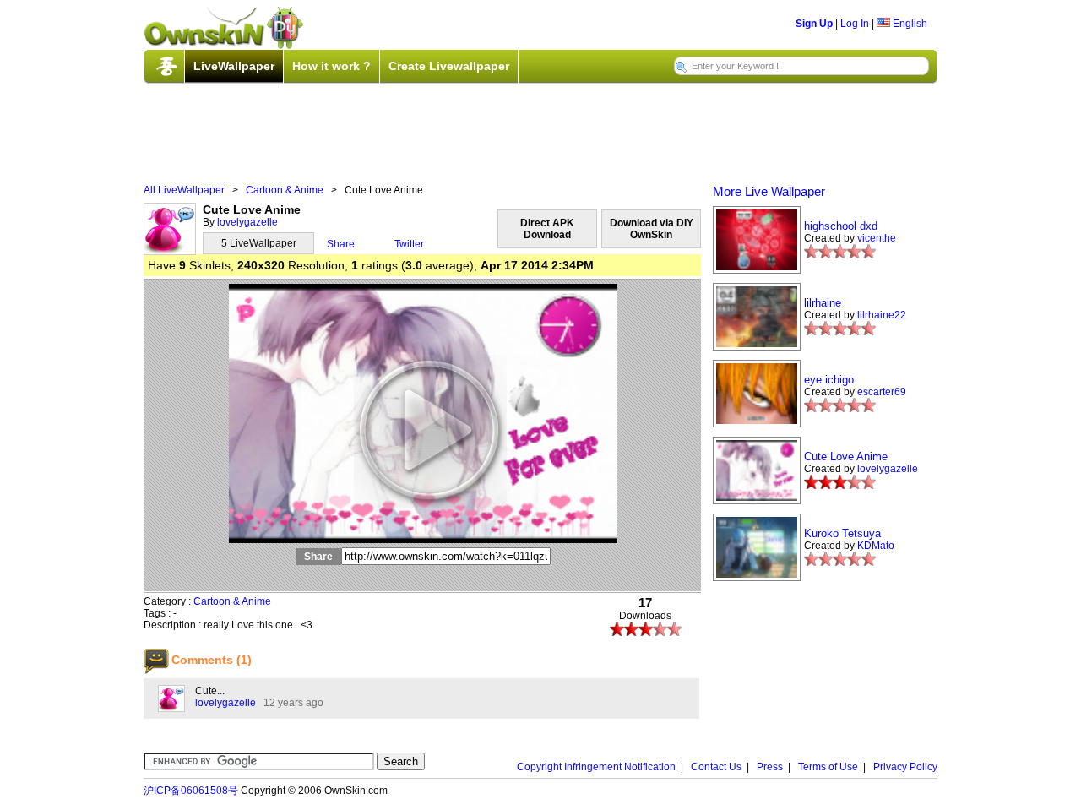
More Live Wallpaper (769, 191)
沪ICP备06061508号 (191, 790)
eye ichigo (829, 379)
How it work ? (331, 66)
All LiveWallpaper (184, 190)
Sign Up (814, 24)
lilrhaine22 (881, 315)
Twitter (409, 244)
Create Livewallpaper (448, 66)
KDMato (875, 546)
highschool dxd (840, 226)
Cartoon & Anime (284, 190)
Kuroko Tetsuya (842, 533)
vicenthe (876, 238)
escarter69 (881, 392)
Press (770, 767)
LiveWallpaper (233, 66)
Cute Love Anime (846, 456)
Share (341, 244)
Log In (854, 24)
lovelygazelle (247, 222)
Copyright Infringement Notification (596, 767)
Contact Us (716, 767)
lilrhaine (822, 302)
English (908, 24)
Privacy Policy (905, 767)
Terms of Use (828, 767)
